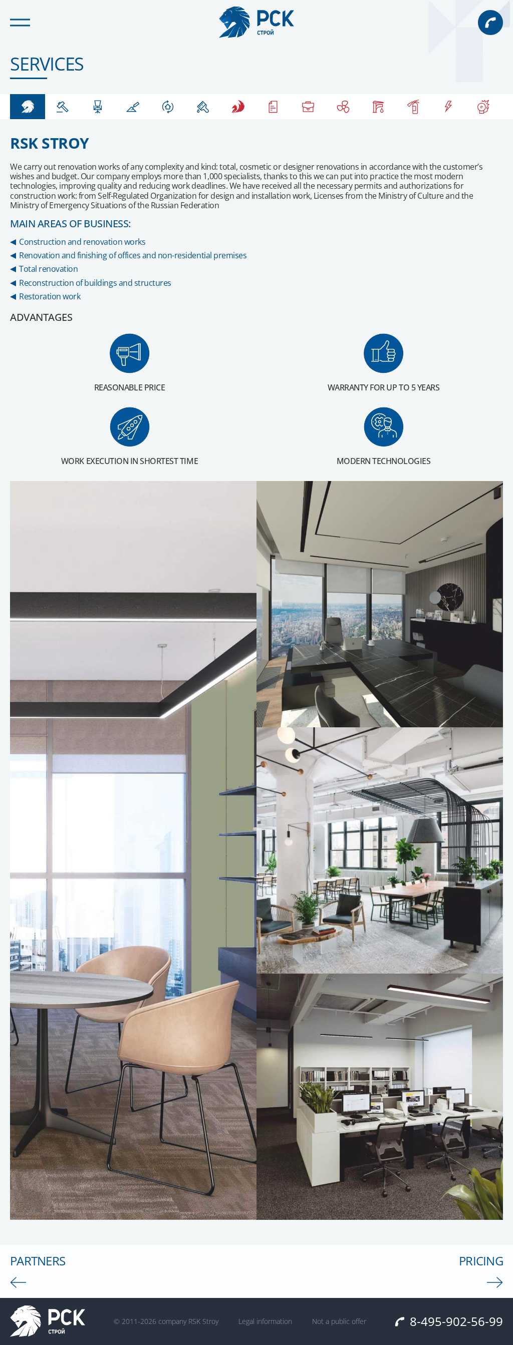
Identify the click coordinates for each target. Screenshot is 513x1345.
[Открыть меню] (20, 23)
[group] (27, 106)
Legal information (265, 1321)
